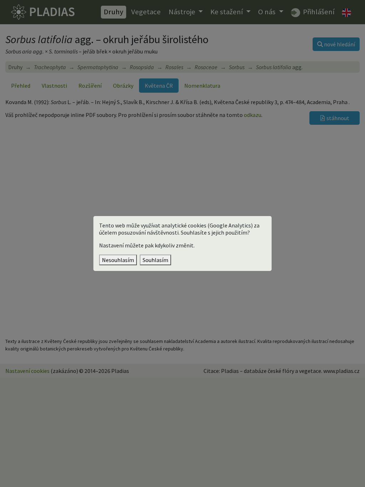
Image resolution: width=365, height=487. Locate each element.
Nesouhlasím (118, 259)
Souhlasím (155, 259)
